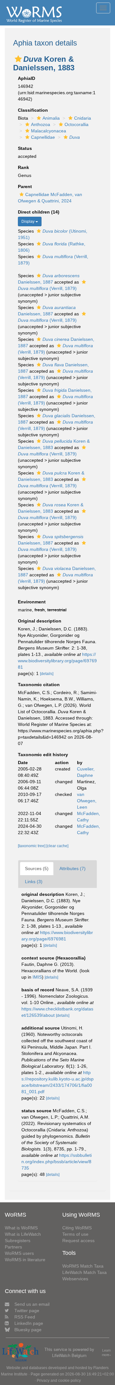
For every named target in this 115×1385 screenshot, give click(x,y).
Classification (33, 110)
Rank (23, 167)
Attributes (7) (72, 868)
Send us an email (32, 1304)
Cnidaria (82, 118)
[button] (18, 59)
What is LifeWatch (23, 1234)
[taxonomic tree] (32, 846)
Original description (39, 620)
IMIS (37, 977)
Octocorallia (76, 124)
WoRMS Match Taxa (82, 1266)
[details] (46, 673)
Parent (25, 186)
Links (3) (33, 881)
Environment (32, 601)
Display (28, 221)
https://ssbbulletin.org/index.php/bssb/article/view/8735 (56, 1162)
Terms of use (75, 1234)
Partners (13, 1246)
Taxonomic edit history (43, 754)
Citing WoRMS (77, 1227)
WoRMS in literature (25, 1259)
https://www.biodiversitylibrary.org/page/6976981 (57, 661)
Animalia (51, 118)
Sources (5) (37, 868)
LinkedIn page (28, 1323)
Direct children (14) (38, 211)
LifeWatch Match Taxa (84, 1272)
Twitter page (26, 1310)
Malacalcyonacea (48, 130)
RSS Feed (24, 1316)
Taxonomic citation (39, 684)
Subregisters (17, 1240)
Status (25, 148)
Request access (78, 1240)
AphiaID (26, 78)
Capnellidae (43, 137)
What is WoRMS (21, 1227)
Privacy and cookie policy (59, 1380)
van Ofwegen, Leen (86, 801)
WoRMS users (19, 1253)
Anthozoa (40, 124)
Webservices (75, 1278)
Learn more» (106, 1352)
